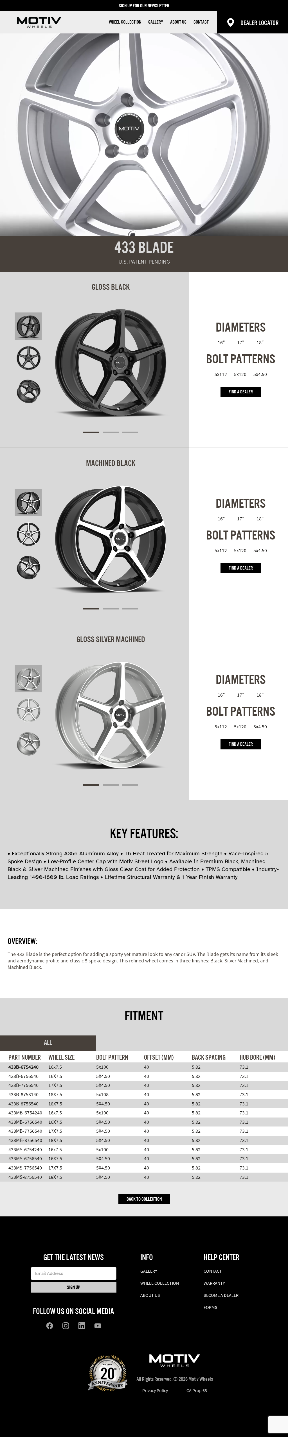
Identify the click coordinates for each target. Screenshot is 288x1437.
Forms (210, 1307)
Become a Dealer (221, 1295)
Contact (201, 22)
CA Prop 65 (196, 1390)
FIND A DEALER (241, 392)
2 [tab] (111, 432)
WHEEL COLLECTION (125, 22)
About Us (178, 22)
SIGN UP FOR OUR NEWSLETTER (144, 6)
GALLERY (155, 22)
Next (145, 432)
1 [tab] (91, 432)
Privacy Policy (155, 1390)
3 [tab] (130, 432)
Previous (76, 432)
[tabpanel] (110, 353)
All (48, 1043)
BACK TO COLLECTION (144, 1199)
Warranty (214, 1283)
